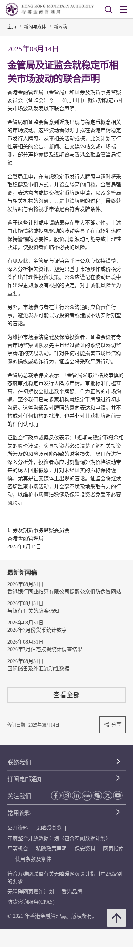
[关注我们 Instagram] (66, 795)
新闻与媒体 (35, 27)
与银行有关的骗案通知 (33, 611)
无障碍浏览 (49, 828)
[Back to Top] (116, 918)
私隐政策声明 (51, 849)
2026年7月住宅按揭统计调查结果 (44, 649)
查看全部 (66, 695)
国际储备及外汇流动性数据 (38, 668)
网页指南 (113, 849)
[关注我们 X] (107, 795)
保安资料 (85, 849)
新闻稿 (60, 27)
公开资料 (17, 828)
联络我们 (19, 762)
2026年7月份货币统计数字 (37, 630)
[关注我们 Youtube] (118, 795)
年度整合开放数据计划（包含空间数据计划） (59, 838)
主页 (11, 27)
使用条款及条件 (33, 859)
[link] (109, 10)
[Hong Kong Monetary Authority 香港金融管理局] (50, 9)
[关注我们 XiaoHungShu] (87, 796)
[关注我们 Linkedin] (76, 795)
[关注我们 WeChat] (97, 795)
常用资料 (19, 813)
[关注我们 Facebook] (56, 795)
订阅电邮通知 (25, 779)
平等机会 (17, 849)
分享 (116, 725)
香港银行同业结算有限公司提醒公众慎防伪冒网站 (64, 591)
